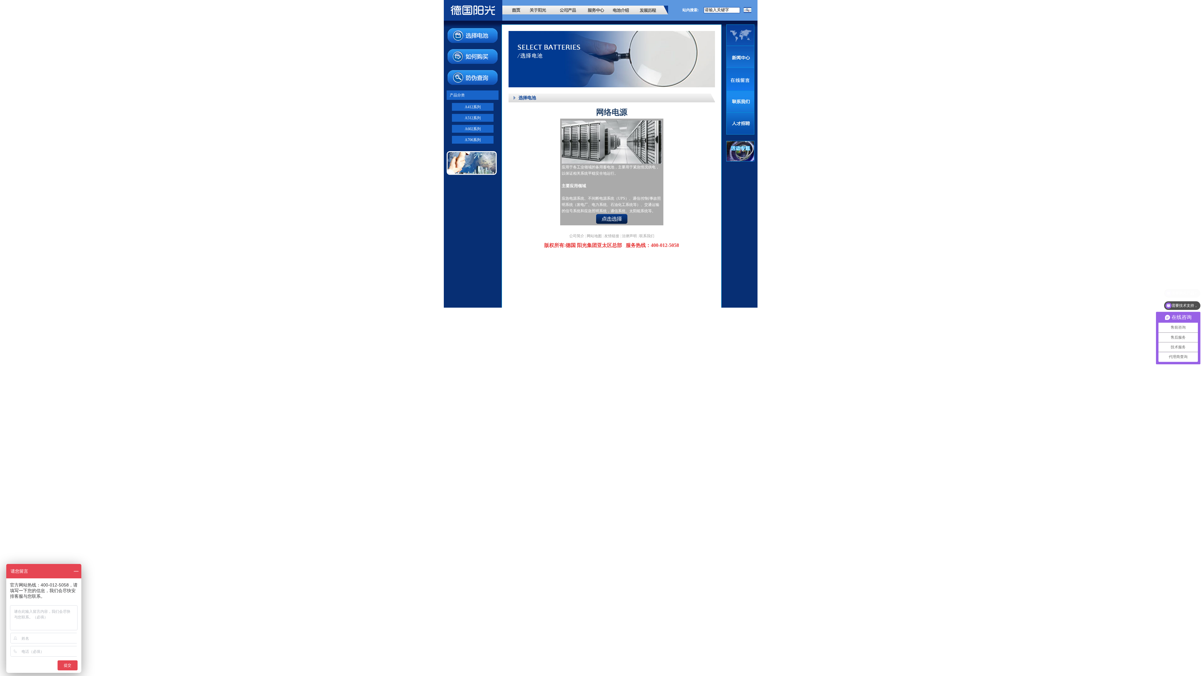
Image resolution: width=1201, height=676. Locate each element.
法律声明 (629, 236)
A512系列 (473, 118)
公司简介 (576, 236)
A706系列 (473, 140)
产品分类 (457, 95)
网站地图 (594, 236)
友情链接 (611, 236)
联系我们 (646, 236)
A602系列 (473, 129)
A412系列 (473, 107)
